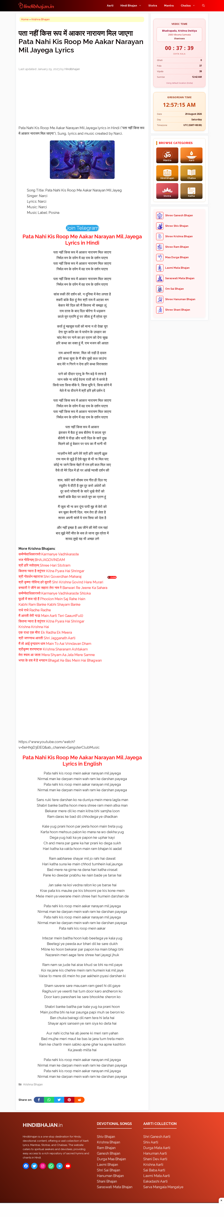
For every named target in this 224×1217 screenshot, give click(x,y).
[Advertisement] (112, 607)
